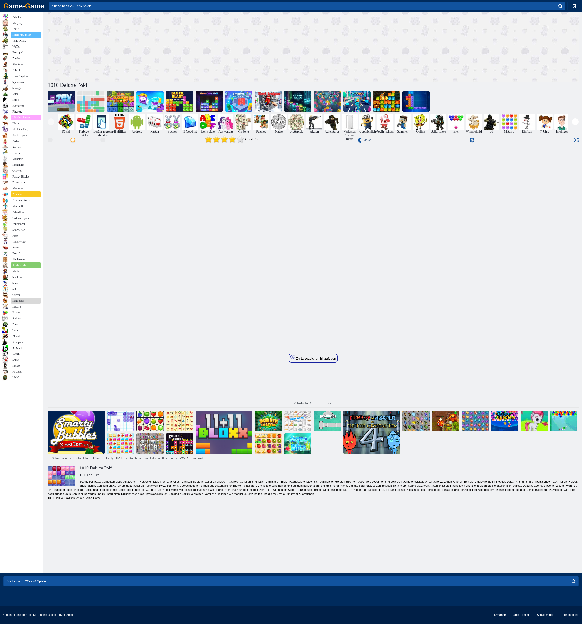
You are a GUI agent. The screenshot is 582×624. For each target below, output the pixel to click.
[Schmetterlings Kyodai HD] (150, 443)
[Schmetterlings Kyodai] (416, 421)
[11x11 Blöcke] (224, 432)
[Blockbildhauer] (268, 101)
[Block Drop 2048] (209, 101)
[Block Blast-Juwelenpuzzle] (179, 101)
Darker (366, 140)
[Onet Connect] (150, 421)
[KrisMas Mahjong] (179, 421)
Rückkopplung (570, 614)
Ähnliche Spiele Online (313, 403)
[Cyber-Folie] (297, 101)
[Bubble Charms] (563, 421)
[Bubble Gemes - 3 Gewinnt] (534, 421)
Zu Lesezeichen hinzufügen (315, 358)
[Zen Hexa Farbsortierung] (238, 101)
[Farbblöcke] (179, 443)
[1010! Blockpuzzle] (91, 101)
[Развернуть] (576, 140)
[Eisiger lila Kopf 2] (61, 101)
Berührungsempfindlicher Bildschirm (151, 458)
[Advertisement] (180, 46)
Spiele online (60, 458)
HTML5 (183, 458)
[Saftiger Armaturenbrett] (268, 443)
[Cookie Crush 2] (120, 443)
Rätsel (96, 458)
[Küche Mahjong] (297, 421)
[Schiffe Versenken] (120, 421)
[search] (560, 6)
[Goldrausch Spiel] (386, 101)
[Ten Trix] (416, 101)
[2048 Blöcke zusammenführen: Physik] (327, 101)
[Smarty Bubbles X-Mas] (76, 432)
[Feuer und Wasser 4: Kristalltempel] (371, 432)
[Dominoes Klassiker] (327, 421)
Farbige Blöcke (114, 458)
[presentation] (51, 121)
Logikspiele (80, 458)
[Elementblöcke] (120, 101)
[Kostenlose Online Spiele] (23, 5)
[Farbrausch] (357, 101)
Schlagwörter (545, 614)
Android (198, 458)
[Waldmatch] (268, 421)
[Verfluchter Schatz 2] (445, 421)
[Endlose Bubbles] (504, 421)
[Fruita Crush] (475, 421)
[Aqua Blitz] (297, 443)
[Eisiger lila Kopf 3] (150, 101)
